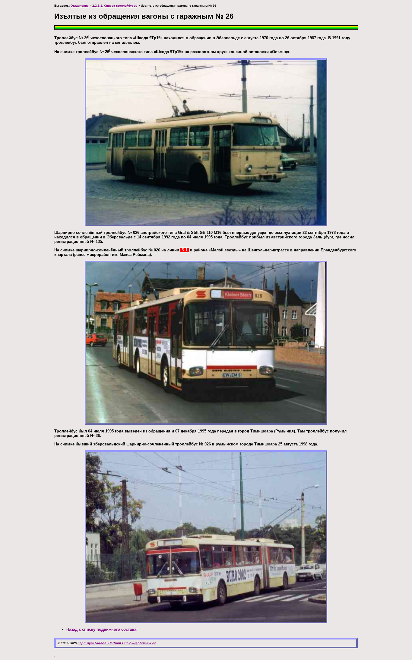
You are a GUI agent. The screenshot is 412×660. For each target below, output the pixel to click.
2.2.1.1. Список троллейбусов (114, 5)
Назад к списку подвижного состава (101, 629)
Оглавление (80, 5)
